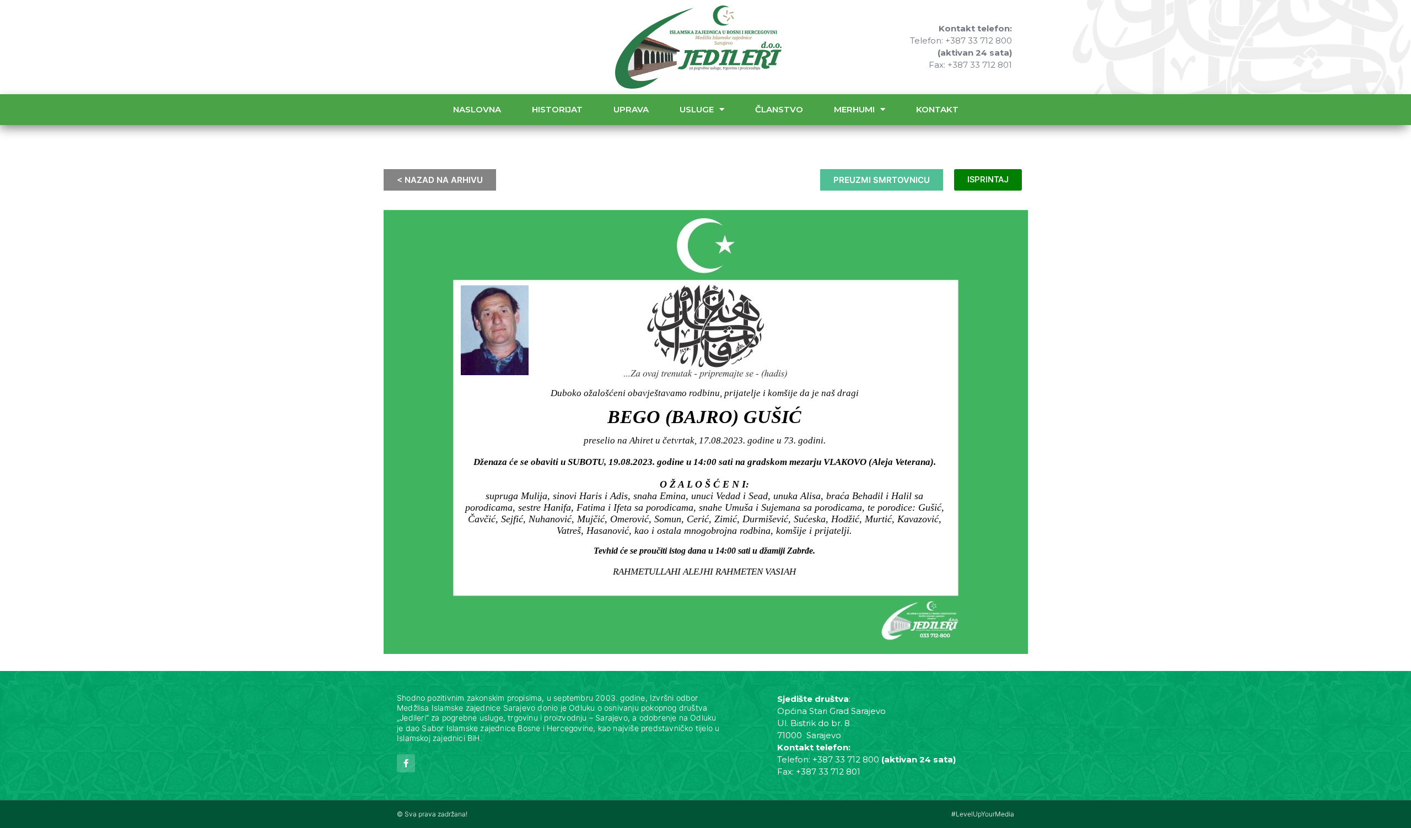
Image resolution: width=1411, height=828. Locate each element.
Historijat (557, 109)
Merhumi (854, 109)
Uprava (631, 109)
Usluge (697, 109)
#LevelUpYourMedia (982, 814)
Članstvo (779, 109)
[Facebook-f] (406, 763)
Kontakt (937, 109)
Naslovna (477, 109)
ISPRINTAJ (988, 180)
